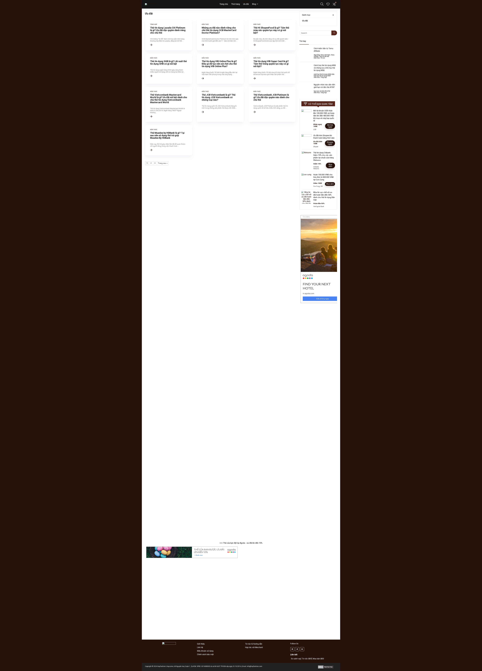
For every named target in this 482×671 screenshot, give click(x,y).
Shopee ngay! (330, 143)
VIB (321, 186)
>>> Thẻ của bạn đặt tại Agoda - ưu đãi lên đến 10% (241, 543)
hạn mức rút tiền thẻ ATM (322, 91)
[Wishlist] (327, 4)
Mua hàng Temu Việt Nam (322, 55)
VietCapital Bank (318, 206)
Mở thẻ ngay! (330, 126)
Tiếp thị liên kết (324, 56)
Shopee (315, 146)
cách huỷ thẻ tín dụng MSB (322, 74)
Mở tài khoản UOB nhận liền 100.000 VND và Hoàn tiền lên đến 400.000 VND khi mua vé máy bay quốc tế (323, 116)
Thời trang (235, 4)
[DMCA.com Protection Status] (325, 666)
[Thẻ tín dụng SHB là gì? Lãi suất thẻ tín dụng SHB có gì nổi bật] (168, 68)
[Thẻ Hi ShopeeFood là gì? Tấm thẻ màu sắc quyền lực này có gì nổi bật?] (271, 35)
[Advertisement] (319, 405)
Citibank (316, 167)
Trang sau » (162, 163)
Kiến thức (317, 58)
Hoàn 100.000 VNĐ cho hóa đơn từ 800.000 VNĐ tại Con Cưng (323, 177)
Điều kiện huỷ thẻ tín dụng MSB (324, 75)
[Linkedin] (302, 649)
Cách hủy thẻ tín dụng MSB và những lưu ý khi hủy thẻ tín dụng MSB (325, 67)
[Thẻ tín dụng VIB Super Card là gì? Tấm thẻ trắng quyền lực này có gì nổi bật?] (271, 68)
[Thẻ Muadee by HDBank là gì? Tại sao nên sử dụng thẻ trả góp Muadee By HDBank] (168, 140)
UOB (314, 129)
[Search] (334, 33)
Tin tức (322, 58)
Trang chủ (224, 4)
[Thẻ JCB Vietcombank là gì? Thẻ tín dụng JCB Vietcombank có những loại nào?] (220, 104)
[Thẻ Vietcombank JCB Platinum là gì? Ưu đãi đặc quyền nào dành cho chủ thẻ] (271, 104)
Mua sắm (330, 165)
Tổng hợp (323, 77)
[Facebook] (292, 649)
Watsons (316, 168)
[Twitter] (297, 649)
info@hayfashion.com (254, 666)
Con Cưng (316, 186)
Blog (254, 4)
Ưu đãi (246, 4)
